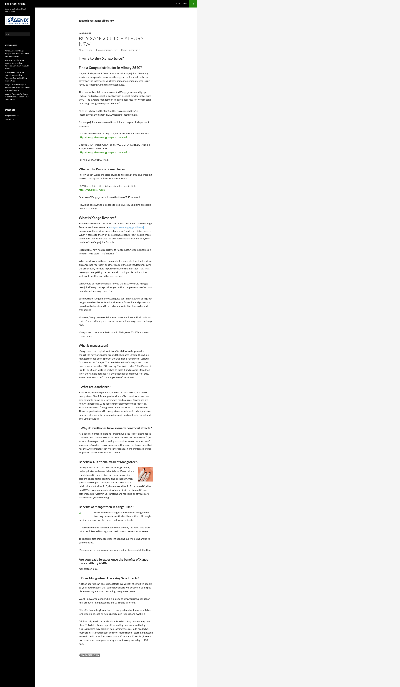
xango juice (85, 33)
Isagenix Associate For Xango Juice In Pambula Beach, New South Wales (16, 97)
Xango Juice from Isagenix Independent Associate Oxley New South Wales (17, 54)
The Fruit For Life (15, 3)
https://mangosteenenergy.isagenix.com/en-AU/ (105, 137)
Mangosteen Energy (108, 50)
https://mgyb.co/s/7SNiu (92, 189)
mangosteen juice (12, 115)
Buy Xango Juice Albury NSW (111, 41)
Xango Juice (181, 4)
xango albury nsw (90, 655)
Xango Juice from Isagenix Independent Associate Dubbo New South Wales (17, 87)
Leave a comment (131, 50)
